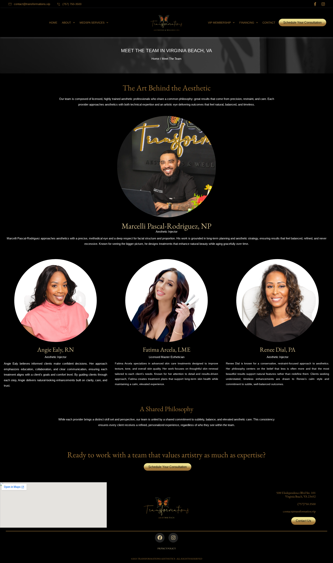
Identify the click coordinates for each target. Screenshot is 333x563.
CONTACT (268, 22)
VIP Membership (219, 22)
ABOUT (66, 22)
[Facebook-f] (315, 4)
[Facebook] (160, 538)
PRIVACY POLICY (166, 548)
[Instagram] (323, 4)
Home (155, 58)
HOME (53, 22)
